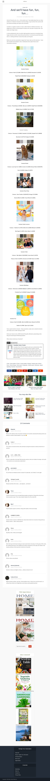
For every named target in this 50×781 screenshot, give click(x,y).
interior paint (31, 365)
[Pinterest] (10, 352)
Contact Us (17, 772)
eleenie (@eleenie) (15, 565)
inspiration (25, 365)
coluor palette (24, 363)
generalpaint (14, 468)
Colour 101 (25, 7)
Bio (9, 342)
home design (13, 365)
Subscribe (17, 752)
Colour (18, 363)
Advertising (17, 769)
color (8, 363)
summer (13, 366)
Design (29, 363)
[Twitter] (8, 350)
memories (37, 365)
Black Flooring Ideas (17, 405)
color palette (13, 363)
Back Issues (17, 758)
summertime (19, 366)
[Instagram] (11, 350)
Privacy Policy (18, 774)
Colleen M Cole (14, 577)
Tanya (12, 490)
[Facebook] (10, 350)
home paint (19, 365)
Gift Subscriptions (18, 756)
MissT (12, 504)
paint (41, 365)
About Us (17, 771)
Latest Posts (14, 342)
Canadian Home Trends (28, 16)
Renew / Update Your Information (21, 754)
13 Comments (19, 16)
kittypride (13, 429)
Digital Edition (18, 760)
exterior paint (35, 363)
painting (9, 366)
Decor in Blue (16, 413)
